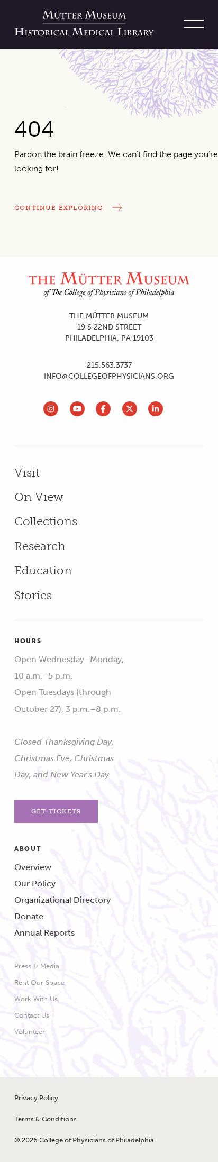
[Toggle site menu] (191, 24)
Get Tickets (56, 811)
